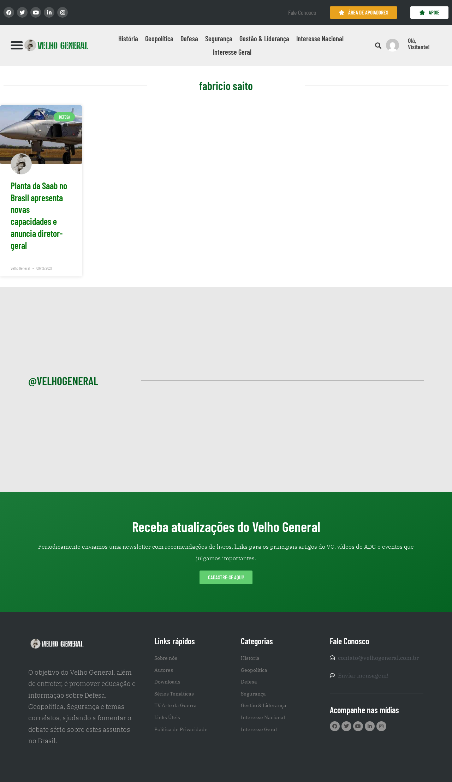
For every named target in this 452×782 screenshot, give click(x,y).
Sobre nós (165, 658)
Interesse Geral (232, 52)
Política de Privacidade (181, 729)
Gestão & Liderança (264, 38)
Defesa (189, 38)
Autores (163, 670)
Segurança (218, 38)
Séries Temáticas (174, 694)
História (128, 38)
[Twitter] (22, 12)
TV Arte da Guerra (175, 705)
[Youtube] (35, 12)
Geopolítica (159, 38)
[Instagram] (62, 12)
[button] (17, 45)
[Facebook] (9, 12)
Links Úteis (167, 717)
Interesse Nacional (320, 38)
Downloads (167, 682)
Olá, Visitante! (419, 43)
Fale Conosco (302, 12)
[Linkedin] (49, 12)
